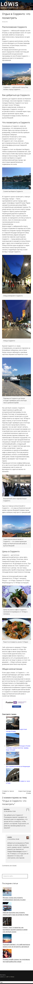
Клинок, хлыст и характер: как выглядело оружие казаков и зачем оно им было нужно (15, 929)
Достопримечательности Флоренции (18, 766)
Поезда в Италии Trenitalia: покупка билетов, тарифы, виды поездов (18, 748)
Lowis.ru (2, 977)
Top (1, 982)
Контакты (3, 975)
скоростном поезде (14, 851)
